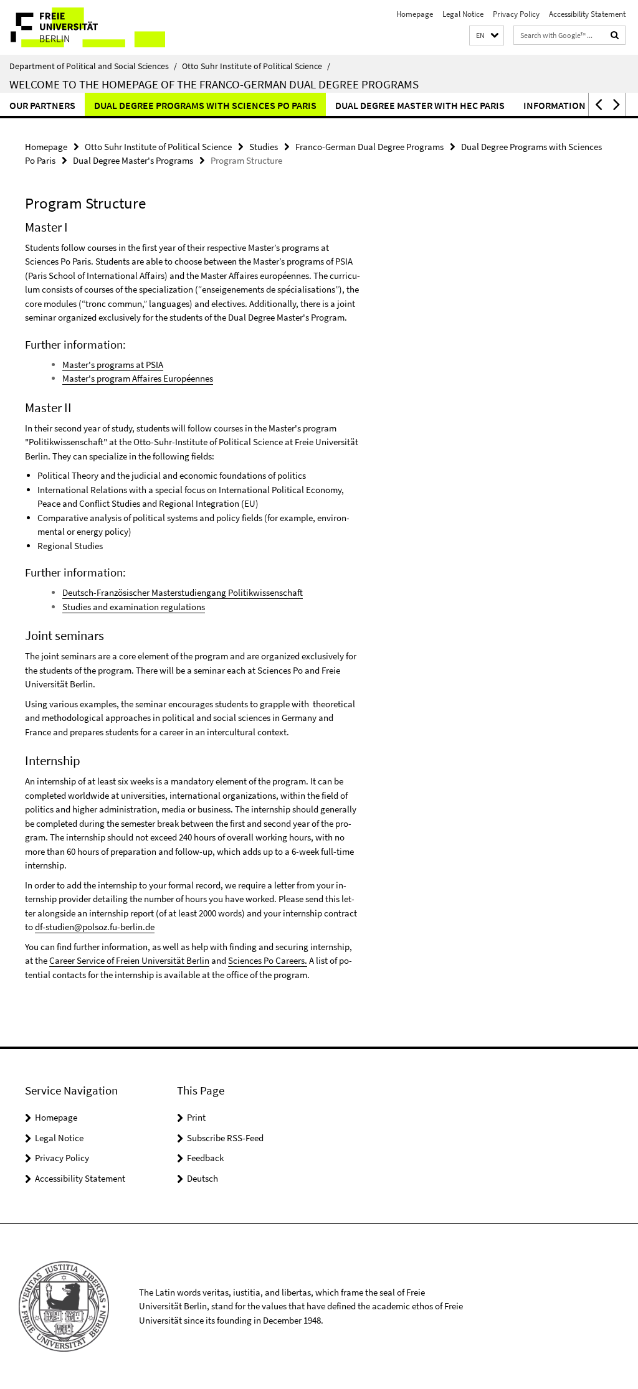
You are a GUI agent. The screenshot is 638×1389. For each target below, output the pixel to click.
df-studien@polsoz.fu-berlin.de (95, 927)
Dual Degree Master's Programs (133, 160)
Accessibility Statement (587, 14)
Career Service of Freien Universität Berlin (129, 960)
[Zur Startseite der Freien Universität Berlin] (82, 27)
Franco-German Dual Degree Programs (369, 147)
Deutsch (202, 1178)
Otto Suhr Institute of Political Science (256, 66)
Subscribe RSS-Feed (225, 1138)
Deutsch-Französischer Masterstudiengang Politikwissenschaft (182, 592)
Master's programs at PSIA (112, 364)
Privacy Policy (516, 14)
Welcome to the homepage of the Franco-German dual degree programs (214, 84)
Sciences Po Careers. (267, 960)
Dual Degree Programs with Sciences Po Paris (205, 105)
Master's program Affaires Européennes (137, 378)
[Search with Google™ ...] (615, 35)
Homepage (414, 14)
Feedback (205, 1158)
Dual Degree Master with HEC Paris (420, 105)
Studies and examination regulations (133, 607)
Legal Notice (462, 14)
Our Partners (42, 105)
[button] (486, 36)
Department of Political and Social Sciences (93, 66)
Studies (263, 147)
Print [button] (196, 1117)
